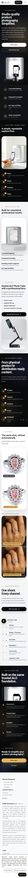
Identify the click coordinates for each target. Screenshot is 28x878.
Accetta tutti (22, 874)
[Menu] (25, 2)
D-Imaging (6, 787)
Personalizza (8, 870)
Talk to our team (14, 609)
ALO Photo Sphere (8, 782)
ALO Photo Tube (8, 784)
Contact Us (18, 2)
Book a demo (14, 44)
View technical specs (14, 50)
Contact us (5, 792)
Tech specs (14, 765)
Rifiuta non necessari (19, 870)
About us (21, 803)
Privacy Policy (6, 853)
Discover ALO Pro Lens (14, 314)
